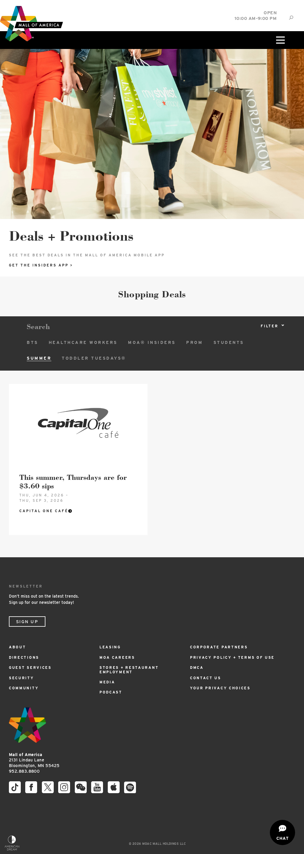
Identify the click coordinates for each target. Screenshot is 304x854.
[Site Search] (291, 17)
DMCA (197, 667)
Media (107, 682)
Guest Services (30, 667)
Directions (24, 657)
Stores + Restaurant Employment (129, 669)
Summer (39, 358)
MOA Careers (117, 657)
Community (24, 688)
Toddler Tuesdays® (94, 358)
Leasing (110, 647)
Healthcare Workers (83, 342)
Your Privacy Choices (220, 688)
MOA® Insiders (152, 342)
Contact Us (205, 678)
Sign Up (27, 621)
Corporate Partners (219, 647)
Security (21, 678)
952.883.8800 (24, 771)
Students (228, 342)
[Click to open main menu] (280, 40)
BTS (32, 342)
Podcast (110, 692)
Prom (194, 342)
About (17, 647)
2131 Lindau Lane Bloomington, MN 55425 (34, 760)
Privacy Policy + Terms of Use (232, 657)
